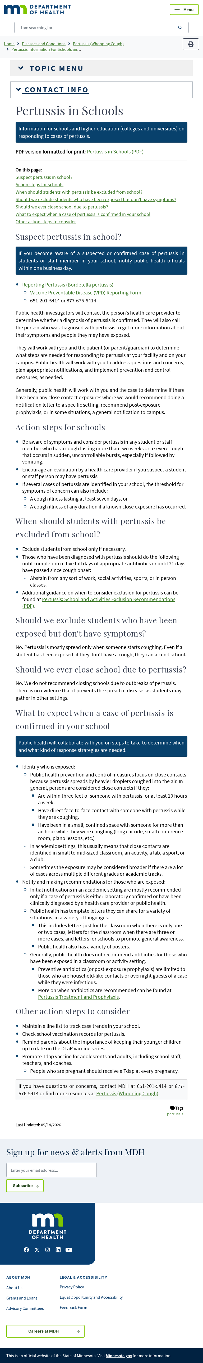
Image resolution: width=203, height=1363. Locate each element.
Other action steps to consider (46, 222)
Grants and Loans (22, 1298)
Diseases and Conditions (44, 43)
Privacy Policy (72, 1286)
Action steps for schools (39, 185)
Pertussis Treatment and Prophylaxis (78, 996)
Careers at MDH (43, 1331)
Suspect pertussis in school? (44, 177)
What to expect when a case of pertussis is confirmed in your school (83, 214)
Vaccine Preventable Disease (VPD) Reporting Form (85, 292)
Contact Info (55, 89)
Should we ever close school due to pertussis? (62, 207)
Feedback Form (73, 1307)
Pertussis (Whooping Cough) (98, 43)
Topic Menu (55, 68)
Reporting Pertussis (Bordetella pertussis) (67, 284)
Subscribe (28, 1185)
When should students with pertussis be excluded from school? (79, 192)
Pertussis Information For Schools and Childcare (54, 49)
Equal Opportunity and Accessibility (91, 1297)
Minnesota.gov (119, 1355)
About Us (14, 1287)
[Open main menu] (184, 9)
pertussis (175, 1113)
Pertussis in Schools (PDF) (115, 151)
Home (9, 43)
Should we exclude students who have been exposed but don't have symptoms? (96, 199)
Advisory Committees (25, 1308)
